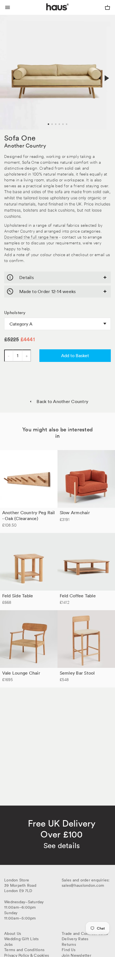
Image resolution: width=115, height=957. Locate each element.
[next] (106, 78)
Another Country (25, 145)
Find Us (68, 949)
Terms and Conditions (24, 949)
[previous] (9, 72)
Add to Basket (75, 355)
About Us (12, 933)
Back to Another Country (62, 401)
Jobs (8, 944)
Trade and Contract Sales (85, 933)
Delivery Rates (75, 938)
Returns (69, 944)
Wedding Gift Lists (21, 938)
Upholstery (15, 312)
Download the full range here (31, 236)
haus (47, 13)
